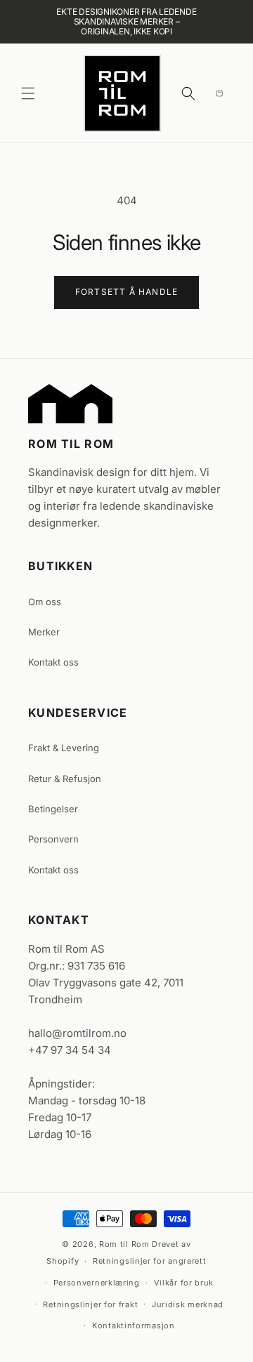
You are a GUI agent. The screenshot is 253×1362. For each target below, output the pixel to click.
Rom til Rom (124, 1244)
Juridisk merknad (187, 1304)
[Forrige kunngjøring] (32, 21)
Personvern (53, 839)
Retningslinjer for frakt (90, 1304)
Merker (44, 631)
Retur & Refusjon (64, 778)
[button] (28, 93)
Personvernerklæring (96, 1283)
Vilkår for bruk (184, 1283)
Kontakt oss (53, 662)
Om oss (44, 601)
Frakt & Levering (63, 747)
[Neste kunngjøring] (221, 21)
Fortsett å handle (126, 291)
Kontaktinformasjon (133, 1325)
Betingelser (53, 808)
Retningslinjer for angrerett (150, 1261)
